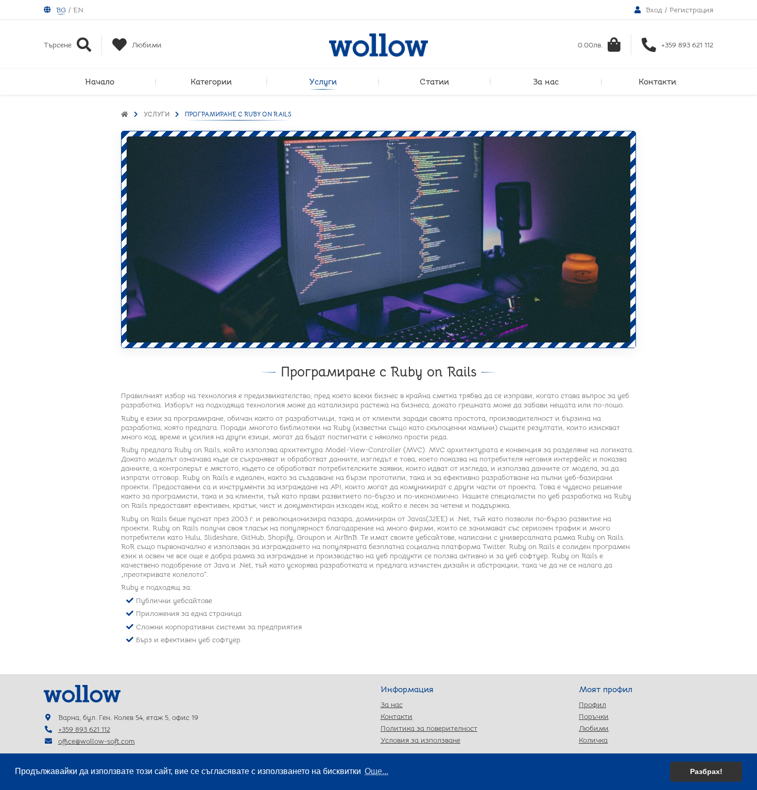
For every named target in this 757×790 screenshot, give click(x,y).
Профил (592, 704)
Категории (211, 82)
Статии (434, 82)
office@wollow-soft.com (96, 741)
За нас (546, 82)
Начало (99, 82)
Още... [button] (376, 771)
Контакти (657, 82)
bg (61, 9)
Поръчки (594, 716)
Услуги (323, 82)
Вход (654, 9)
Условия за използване (420, 740)
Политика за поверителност (429, 728)
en (78, 9)
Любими (594, 728)
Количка (593, 740)
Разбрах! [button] (706, 771)
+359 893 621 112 (84, 729)
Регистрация (691, 9)
